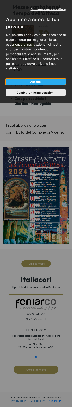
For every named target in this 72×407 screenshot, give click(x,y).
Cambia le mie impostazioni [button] (35, 92)
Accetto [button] (35, 81)
